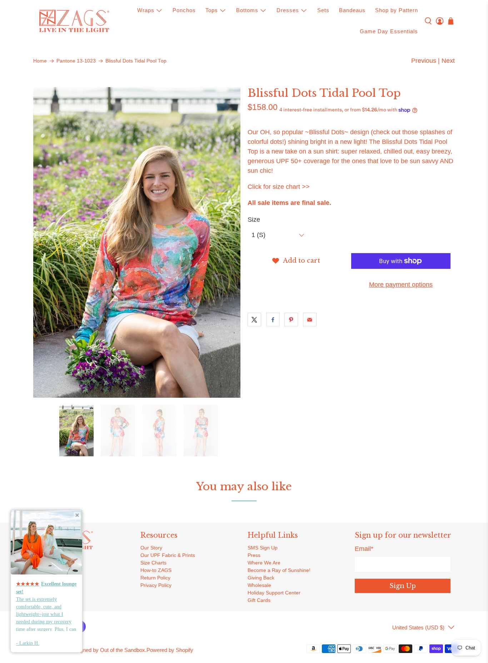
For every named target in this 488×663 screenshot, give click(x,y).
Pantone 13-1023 (76, 61)
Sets (323, 10)
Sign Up (402, 586)
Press (254, 555)
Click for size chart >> (279, 186)
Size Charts (153, 563)
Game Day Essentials (389, 31)
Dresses (288, 10)
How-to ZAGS (155, 570)
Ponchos (184, 10)
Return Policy (155, 578)
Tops (211, 10)
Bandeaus (352, 10)
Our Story (151, 548)
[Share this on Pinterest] (291, 319)
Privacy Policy (155, 585)
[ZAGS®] (74, 21)
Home (40, 61)
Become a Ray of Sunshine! (279, 570)
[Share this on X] (254, 319)
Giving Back (261, 578)
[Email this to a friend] (310, 319)
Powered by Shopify (169, 650)
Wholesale (259, 585)
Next (448, 60)
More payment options (401, 284)
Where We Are (264, 563)
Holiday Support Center (274, 593)
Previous (423, 60)
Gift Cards (259, 600)
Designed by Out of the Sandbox (107, 650)
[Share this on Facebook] (273, 319)
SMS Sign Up (263, 548)
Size (254, 219)
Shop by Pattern (396, 10)
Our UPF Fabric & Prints (167, 555)
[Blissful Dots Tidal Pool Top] (136, 242)
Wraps (145, 10)
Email (364, 548)
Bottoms (247, 10)
